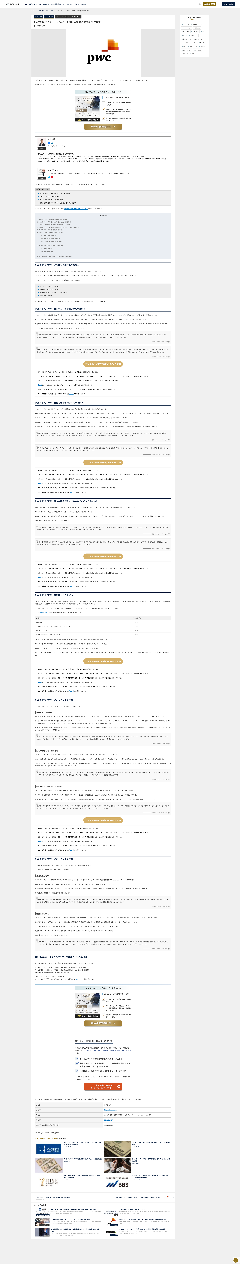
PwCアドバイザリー (75, 17)
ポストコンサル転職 (80, 4)
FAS (65, 17)
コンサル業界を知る (30, 4)
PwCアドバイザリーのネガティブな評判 (50, 246)
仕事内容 (197, 28)
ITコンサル (186, 24)
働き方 (185, 35)
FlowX (78, 979)
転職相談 (209, 4)
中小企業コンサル (197, 24)
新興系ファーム (187, 39)
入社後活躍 (198, 50)
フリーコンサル (67, 4)
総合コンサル (193, 46)
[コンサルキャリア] (13, 4)
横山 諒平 (51, 139)
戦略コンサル (198, 39)
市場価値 (185, 53)
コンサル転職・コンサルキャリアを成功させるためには (54, 256)
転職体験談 (196, 31)
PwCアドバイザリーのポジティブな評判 (50, 232)
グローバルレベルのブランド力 (51, 241)
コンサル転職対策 (44, 4)
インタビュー (186, 42)
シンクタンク (194, 35)
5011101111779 (109, 1120)
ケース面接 (186, 31)
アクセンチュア (187, 28)
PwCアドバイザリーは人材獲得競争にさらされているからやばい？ (58, 227)
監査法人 (202, 42)
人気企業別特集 (56, 4)
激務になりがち (47, 252)
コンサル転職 (38, 17)
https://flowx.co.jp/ (110, 1110)
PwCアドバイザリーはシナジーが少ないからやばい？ (54, 222)
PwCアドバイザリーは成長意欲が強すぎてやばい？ (53, 224)
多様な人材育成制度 (48, 235)
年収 (195, 42)
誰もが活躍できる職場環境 (50, 238)
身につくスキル (187, 50)
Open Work (43, 613)
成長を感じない (47, 249)
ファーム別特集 (48, 17)
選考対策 (203, 46)
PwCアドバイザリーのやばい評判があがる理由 (52, 219)
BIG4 (58, 17)
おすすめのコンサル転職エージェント (76, 209)
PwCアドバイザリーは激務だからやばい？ (51, 230)
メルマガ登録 (228, 4)
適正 (193, 53)
